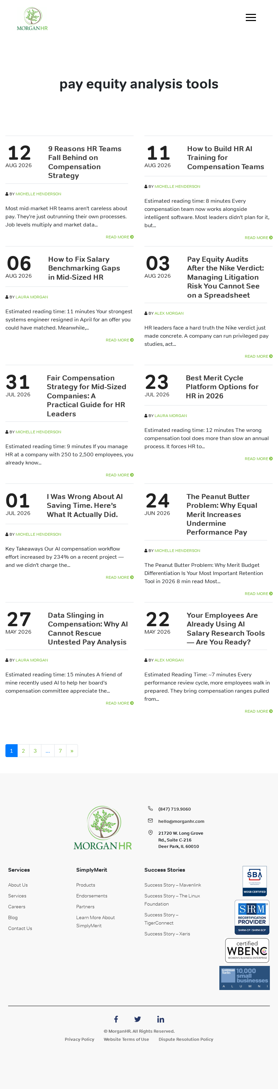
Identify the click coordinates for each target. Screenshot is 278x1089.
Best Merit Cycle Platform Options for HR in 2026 (222, 386)
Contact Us (20, 928)
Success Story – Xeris (167, 934)
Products (85, 885)
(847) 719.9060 (174, 809)
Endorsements (91, 896)
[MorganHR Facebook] (116, 1018)
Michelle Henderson (38, 194)
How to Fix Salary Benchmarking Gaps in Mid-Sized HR (84, 268)
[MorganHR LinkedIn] (160, 1018)
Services (17, 896)
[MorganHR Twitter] (137, 1018)
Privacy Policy (79, 1039)
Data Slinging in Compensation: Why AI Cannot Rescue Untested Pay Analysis (88, 628)
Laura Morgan (32, 297)
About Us (18, 885)
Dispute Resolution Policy (186, 1039)
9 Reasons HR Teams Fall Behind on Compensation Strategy (85, 162)
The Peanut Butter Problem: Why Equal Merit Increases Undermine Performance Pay (221, 514)
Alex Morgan (169, 313)
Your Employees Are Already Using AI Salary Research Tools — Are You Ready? (226, 628)
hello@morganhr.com (181, 821)
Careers (16, 907)
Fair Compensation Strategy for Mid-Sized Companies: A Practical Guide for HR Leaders (86, 395)
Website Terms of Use (126, 1039)
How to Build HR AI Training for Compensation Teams (225, 157)
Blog (13, 917)
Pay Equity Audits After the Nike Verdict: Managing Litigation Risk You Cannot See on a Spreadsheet (225, 277)
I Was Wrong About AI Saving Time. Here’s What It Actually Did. (85, 505)
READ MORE (118, 237)
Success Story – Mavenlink (172, 885)
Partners (85, 907)
